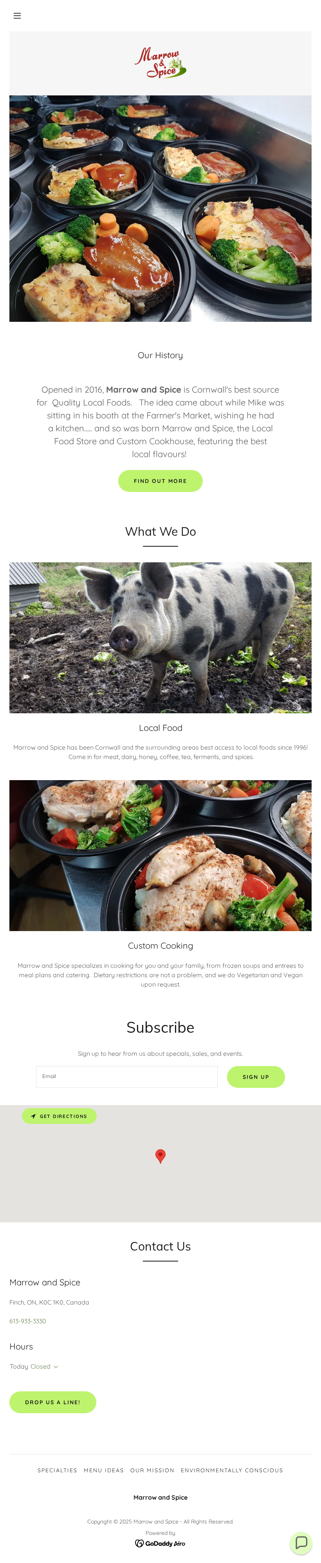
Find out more (160, 481)
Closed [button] (40, 1366)
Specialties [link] (58, 1470)
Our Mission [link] (152, 1470)
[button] (17, 15)
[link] (160, 62)
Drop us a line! (53, 1402)
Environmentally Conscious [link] (232, 1470)
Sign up (256, 1076)
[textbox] (126, 1077)
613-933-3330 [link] (27, 1321)
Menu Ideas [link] (104, 1470)
